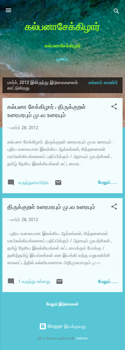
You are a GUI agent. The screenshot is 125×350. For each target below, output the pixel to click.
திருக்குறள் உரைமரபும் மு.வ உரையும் (51, 207)
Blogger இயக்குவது (66, 326)
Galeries (82, 338)
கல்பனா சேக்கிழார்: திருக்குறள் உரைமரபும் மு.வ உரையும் (46, 111)
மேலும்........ (108, 182)
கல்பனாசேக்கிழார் (62, 27)
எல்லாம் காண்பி (103, 82)
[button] (114, 107)
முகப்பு (62, 59)
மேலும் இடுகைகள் (62, 303)
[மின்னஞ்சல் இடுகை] (58, 184)
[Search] (116, 12)
